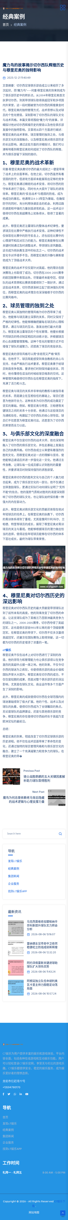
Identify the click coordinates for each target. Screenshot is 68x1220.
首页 (6, 25)
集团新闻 (13, 876)
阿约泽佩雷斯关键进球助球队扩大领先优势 (42, 964)
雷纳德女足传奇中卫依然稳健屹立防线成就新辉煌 (42, 945)
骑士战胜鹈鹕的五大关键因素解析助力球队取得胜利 (44, 778)
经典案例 (13, 869)
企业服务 (13, 884)
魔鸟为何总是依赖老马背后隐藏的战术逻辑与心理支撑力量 (23, 799)
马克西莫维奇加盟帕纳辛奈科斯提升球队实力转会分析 (42, 925)
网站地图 (34, 1212)
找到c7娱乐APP (17, 891)
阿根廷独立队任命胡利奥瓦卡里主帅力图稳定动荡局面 (42, 984)
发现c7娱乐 (15, 861)
